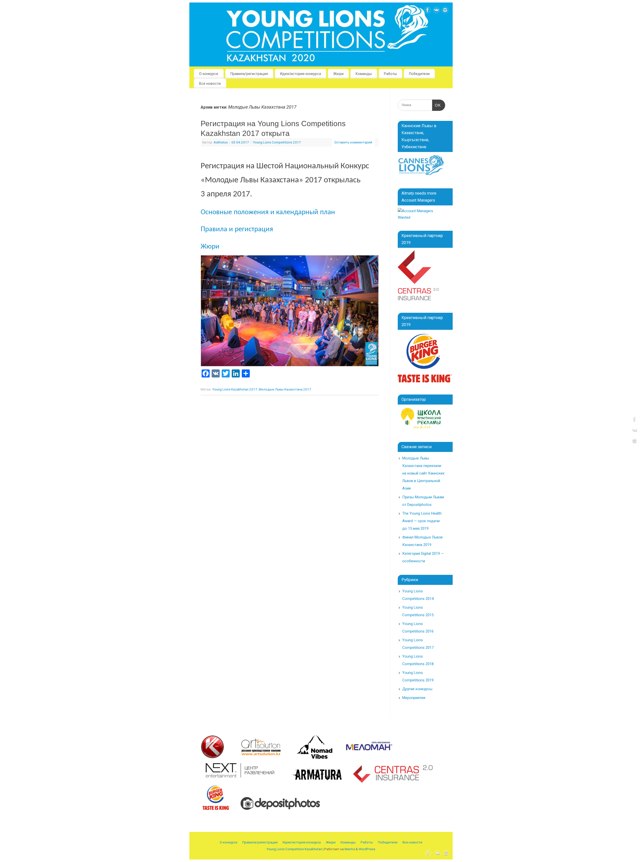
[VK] (436, 11)
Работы (390, 74)
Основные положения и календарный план (268, 212)
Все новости (210, 84)
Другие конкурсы (417, 689)
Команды (364, 74)
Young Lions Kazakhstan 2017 (234, 389)
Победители (419, 74)
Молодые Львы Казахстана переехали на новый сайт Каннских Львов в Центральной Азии (423, 473)
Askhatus (221, 142)
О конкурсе (208, 74)
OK (436, 105)
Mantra (350, 849)
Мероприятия (413, 697)
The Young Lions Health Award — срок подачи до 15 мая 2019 (422, 521)
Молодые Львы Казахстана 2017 (285, 389)
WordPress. (367, 849)
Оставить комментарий (353, 142)
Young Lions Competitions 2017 (277, 142)
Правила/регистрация (249, 74)
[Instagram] (445, 11)
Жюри (338, 74)
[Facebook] (427, 11)
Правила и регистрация (237, 229)
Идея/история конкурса (300, 74)
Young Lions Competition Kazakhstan (294, 849)
